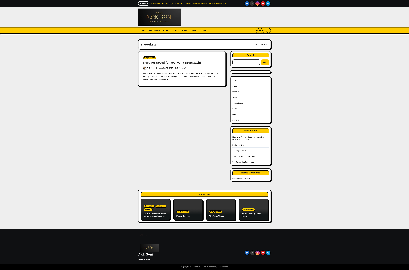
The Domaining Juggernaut (243, 162)
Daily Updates (154, 30)
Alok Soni (150, 68)
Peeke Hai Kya (238, 145)
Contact (204, 30)
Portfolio (175, 30)
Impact (194, 30)
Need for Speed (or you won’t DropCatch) (172, 62)
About (165, 30)
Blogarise (211, 267)
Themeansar (223, 267)
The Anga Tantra (239, 151)
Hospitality (149, 206)
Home (142, 30)
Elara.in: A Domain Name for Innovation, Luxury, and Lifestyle (155, 216)
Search (251, 55)
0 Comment (181, 68)
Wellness (148, 209)
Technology (160, 206)
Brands (185, 30)
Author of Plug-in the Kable (243, 156)
